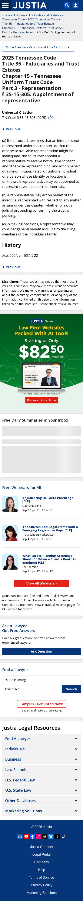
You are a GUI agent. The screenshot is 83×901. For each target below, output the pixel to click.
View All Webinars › (41, 583)
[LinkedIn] (20, 836)
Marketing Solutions (23, 810)
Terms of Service (41, 877)
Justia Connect (41, 847)
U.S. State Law (18, 790)
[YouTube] (26, 836)
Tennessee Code (13, 19)
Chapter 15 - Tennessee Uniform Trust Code (32, 28)
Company (41, 862)
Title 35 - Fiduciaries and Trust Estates (28, 23)
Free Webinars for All (21, 487)
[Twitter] (57, 836)
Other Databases (20, 800)
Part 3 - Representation (18, 32)
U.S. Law (19, 15)
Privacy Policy (41, 885)
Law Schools (16, 769)
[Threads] (44, 836)
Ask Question (41, 651)
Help (41, 870)
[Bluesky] (50, 836)
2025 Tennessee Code (43, 19)
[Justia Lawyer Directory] (63, 836)
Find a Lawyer (15, 669)
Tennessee (21, 286)
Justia (6, 15)
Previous (13, 129)
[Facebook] (32, 836)
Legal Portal (41, 854)
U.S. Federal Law (20, 780)
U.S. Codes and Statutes (44, 15)
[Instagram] (38, 836)
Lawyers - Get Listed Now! (41, 704)
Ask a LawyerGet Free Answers (18, 628)
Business (13, 759)
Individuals (15, 748)
